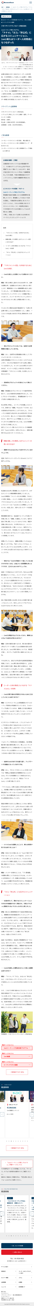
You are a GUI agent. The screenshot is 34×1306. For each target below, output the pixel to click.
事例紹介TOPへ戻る (17, 1072)
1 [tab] (6, 1141)
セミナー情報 (4, 1277)
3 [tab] (11, 1141)
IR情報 (20, 1282)
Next (32, 1114)
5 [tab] (15, 1141)
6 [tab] (18, 1141)
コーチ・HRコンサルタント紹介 (25, 1272)
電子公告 (3, 1291)
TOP (2, 7)
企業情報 (3, 1282)
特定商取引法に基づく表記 (7, 1300)
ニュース (3, 1287)
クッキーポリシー (5, 1296)
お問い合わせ (18, 1252)
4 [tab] (13, 1141)
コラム (20, 1277)
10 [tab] (27, 1141)
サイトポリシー (5, 1293)
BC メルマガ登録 (17, 1246)
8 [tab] (22, 1141)
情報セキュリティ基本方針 (7, 1298)
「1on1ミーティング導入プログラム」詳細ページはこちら (17, 1164)
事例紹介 (8, 7)
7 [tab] (20, 1141)
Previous (2, 1114)
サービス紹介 (4, 1267)
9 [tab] (25, 1141)
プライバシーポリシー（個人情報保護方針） (12, 1295)
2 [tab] (8, 1141)
